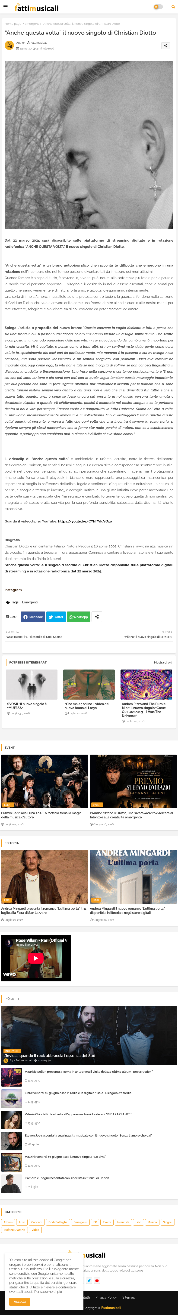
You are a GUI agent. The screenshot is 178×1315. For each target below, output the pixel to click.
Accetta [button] (20, 1301)
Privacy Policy (106, 1297)
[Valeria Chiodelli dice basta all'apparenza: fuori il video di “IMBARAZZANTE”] (11, 1120)
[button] (173, 6)
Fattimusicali (111, 1308)
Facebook (36, 617)
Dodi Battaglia (57, 1222)
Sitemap (128, 1297)
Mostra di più (163, 662)
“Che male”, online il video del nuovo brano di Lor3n (87, 706)
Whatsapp (80, 617)
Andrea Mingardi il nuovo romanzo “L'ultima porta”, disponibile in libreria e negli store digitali (127, 911)
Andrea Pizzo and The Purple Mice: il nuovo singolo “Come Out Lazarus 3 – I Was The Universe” (144, 710)
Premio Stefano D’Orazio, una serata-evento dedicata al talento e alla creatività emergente (131, 815)
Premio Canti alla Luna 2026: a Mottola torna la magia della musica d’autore (41, 815)
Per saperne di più (48, 1291)
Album (8, 1222)
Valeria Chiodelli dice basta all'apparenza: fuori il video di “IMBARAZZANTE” (78, 1114)
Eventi (107, 1222)
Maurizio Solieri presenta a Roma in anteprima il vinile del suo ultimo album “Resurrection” (89, 1071)
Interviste (123, 1222)
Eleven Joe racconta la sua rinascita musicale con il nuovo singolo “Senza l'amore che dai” (88, 1135)
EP (95, 1222)
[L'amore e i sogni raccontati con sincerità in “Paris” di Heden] (11, 1183)
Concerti (36, 1222)
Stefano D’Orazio (14, 1230)
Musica (152, 1222)
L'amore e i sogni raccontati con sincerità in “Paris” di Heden (67, 1178)
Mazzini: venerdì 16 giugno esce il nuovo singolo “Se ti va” (65, 1156)
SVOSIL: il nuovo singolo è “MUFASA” (27, 706)
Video (35, 1230)
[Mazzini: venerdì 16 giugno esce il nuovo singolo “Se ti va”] (11, 1162)
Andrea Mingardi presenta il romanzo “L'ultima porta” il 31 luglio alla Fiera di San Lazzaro (43, 911)
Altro (22, 1222)
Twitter (58, 617)
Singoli (167, 1222)
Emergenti (32, 23)
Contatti (84, 1297)
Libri (138, 1222)
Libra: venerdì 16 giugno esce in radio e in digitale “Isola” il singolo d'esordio (78, 1093)
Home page (13, 23)
